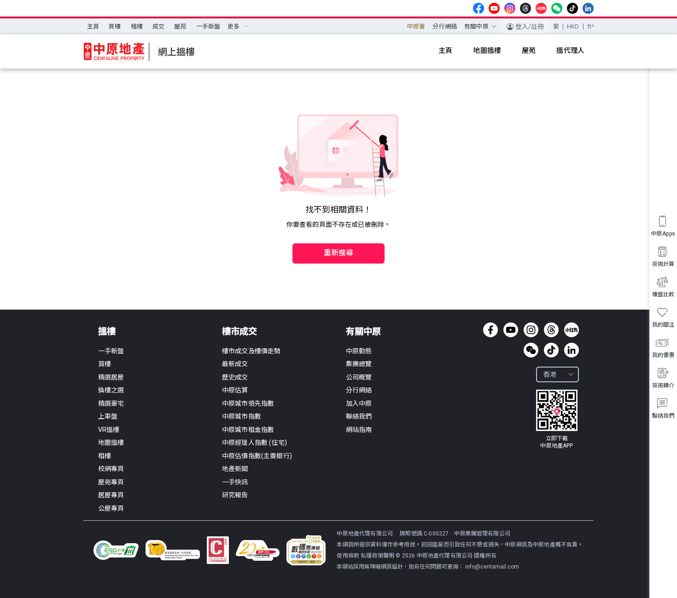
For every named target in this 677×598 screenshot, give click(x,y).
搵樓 (107, 331)
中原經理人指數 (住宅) (254, 442)
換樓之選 (111, 390)
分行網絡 (444, 26)
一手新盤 (208, 26)
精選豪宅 (111, 403)
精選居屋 (111, 377)
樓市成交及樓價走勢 (251, 351)
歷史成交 (235, 377)
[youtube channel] (494, 8)
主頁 (93, 26)
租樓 (137, 26)
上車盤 (107, 416)
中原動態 (359, 351)
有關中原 (363, 331)
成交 (158, 26)
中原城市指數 (241, 416)
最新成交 (235, 364)
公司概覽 (359, 377)
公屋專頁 (111, 508)
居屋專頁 (111, 495)
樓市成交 (239, 331)
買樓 (115, 26)
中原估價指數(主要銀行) (257, 456)
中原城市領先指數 (248, 403)
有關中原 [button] (476, 26)
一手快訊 (235, 482)
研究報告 (235, 495)
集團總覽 (359, 364)
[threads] (525, 8)
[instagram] (509, 8)
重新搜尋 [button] (339, 252)
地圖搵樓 (111, 442)
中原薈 (416, 26)
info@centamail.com (492, 567)
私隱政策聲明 (377, 555)
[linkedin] (588, 8)
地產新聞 (235, 468)
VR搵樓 (109, 429)
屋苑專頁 (111, 482)
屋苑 (180, 26)
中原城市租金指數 (248, 429)
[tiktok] (572, 8)
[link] (557, 419)
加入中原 (359, 403)
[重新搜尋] (338, 234)
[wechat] (556, 8)
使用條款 (349, 555)
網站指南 (359, 429)
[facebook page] (478, 8)
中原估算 (235, 390)
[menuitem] (93, 27)
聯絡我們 (359, 416)
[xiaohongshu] (541, 8)
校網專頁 (111, 468)
